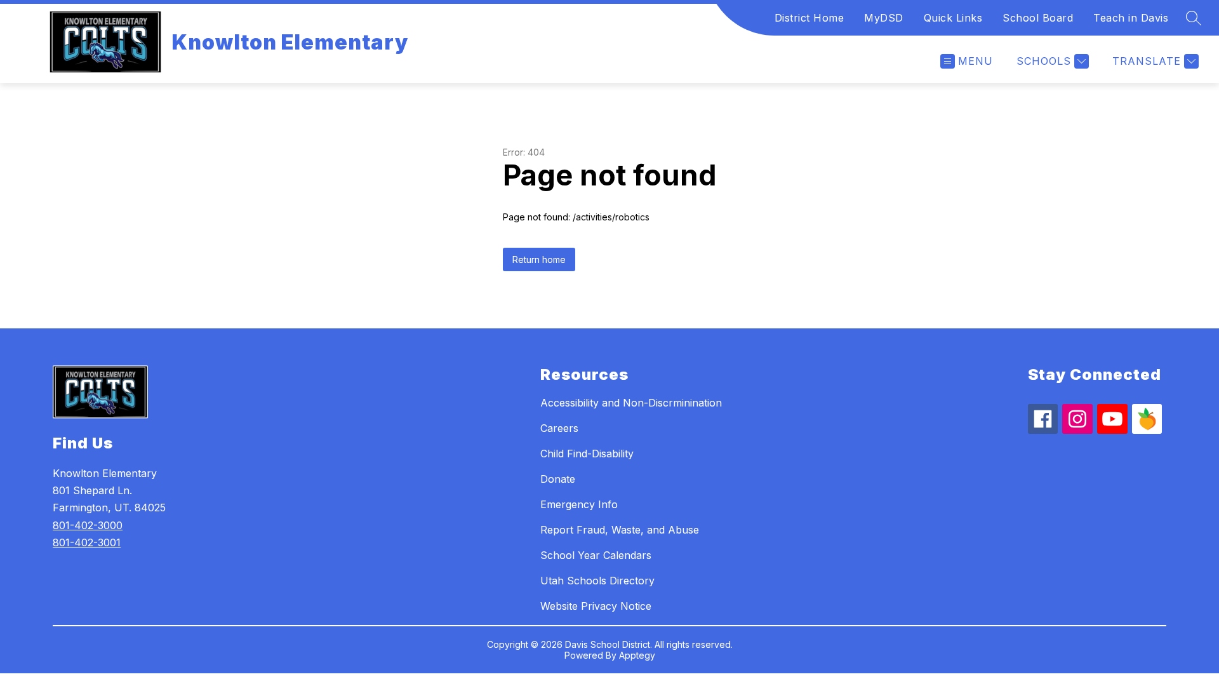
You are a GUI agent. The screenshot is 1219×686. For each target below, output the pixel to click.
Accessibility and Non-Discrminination (631, 402)
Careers (559, 428)
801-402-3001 (87, 542)
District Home (809, 17)
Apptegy (637, 655)
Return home (539, 259)
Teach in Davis (1130, 17)
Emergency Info (579, 504)
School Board (1038, 17)
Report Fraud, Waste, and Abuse (619, 529)
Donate (557, 479)
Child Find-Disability (587, 453)
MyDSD (883, 17)
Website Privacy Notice (595, 606)
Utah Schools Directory (597, 580)
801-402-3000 (88, 525)
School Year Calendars (595, 555)
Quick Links (953, 17)
